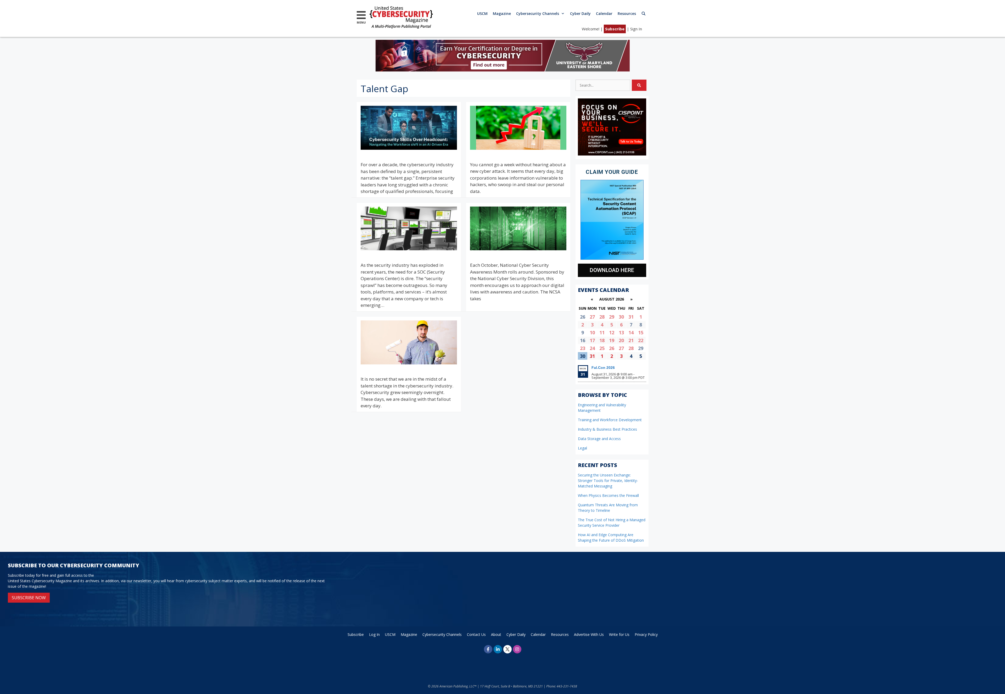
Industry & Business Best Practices (607, 429)
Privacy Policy (646, 634)
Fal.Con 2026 (603, 367)
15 (640, 332)
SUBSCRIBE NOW (29, 598)
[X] (507, 649)
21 (631, 340)
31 (631, 317)
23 (582, 348)
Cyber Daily (580, 13)
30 (621, 317)
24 (592, 348)
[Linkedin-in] (498, 649)
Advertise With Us (589, 634)
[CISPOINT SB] (612, 154)
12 (611, 332)
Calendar (604, 13)
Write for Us (619, 634)
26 (611, 348)
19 (611, 340)
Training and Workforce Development (610, 419)
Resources (627, 13)
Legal (582, 448)
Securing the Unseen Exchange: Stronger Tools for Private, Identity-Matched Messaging (608, 480)
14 (631, 332)
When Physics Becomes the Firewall (608, 495)
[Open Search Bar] (644, 13)
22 (640, 340)
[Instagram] (517, 649)
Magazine (502, 13)
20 (621, 340)
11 (602, 332)
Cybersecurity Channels (537, 13)
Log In (374, 634)
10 (592, 332)
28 (602, 317)
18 (602, 340)
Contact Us (476, 634)
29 (611, 317)
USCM (482, 13)
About (496, 634)
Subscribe (614, 28)
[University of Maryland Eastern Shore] (503, 70)
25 (602, 348)
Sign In (636, 28)
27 (592, 317)
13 (621, 332)
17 (592, 340)
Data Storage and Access (599, 438)
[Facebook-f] (488, 649)
